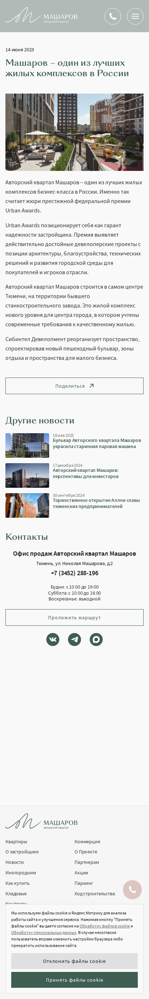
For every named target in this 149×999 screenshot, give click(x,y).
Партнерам (86, 862)
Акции (81, 873)
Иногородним (20, 873)
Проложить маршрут (74, 617)
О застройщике (22, 852)
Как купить (17, 883)
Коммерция (87, 842)
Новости (14, 862)
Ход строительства (94, 894)
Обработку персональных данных (43, 932)
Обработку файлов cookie (105, 926)
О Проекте (85, 852)
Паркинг (83, 883)
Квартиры (16, 842)
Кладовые (16, 894)
